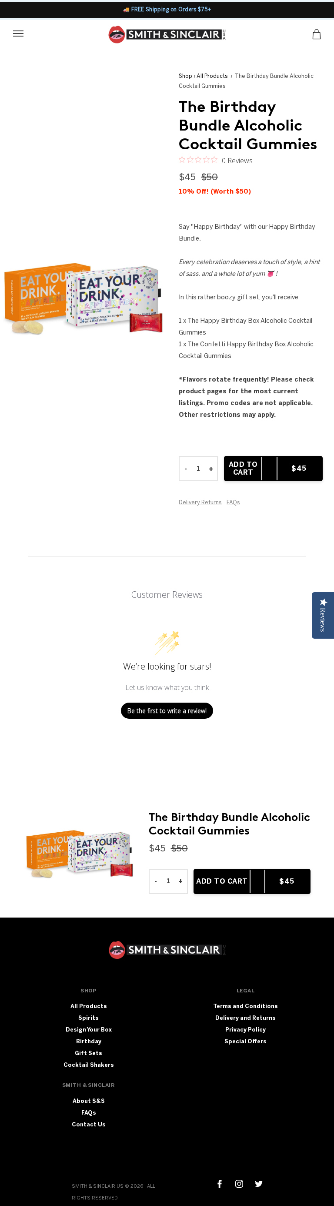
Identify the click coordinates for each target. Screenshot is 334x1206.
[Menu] (18, 33)
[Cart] (316, 34)
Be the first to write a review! (167, 711)
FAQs (233, 502)
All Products (212, 76)
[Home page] (167, 36)
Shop (185, 76)
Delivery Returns (200, 502)
